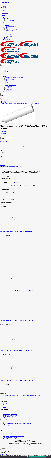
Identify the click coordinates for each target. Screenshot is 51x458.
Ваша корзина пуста (4, 7)
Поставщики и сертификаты (11, 20)
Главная (2, 103)
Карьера (7, 21)
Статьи (6, 35)
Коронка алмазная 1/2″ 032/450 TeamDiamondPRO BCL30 (16, 350)
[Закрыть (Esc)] (4, 448)
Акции (6, 28)
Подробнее (2, 165)
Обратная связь (6, 398)
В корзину (3, 138)
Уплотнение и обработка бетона (10, 437)
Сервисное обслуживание (10, 26)
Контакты (5, 38)
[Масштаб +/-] (0, 448)
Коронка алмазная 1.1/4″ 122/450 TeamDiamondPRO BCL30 (16, 380)
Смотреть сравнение (4, 454)
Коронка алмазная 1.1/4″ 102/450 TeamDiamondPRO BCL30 (16, 290)
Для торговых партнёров (10, 31)
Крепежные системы (7, 434)
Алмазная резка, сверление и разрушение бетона (13, 432)
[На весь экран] (2, 448)
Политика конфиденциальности (10, 414)
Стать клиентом (8, 32)
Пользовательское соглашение (9, 416)
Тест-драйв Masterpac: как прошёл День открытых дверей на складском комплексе (20, 425)
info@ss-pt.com (5, 2)
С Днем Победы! (6, 427)
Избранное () (5, 13)
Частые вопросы (8, 36)
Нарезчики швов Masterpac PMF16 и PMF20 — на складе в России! (17, 423)
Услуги (4, 22)
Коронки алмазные (38, 103)
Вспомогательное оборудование (10, 433)
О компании (5, 18)
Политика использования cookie (10, 415)
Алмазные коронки (9, 166)
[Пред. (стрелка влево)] (0, 449)
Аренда (7, 25)
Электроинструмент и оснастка (14, 103)
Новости (7, 19)
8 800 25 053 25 (6, 396)
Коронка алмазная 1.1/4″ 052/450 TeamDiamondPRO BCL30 (16, 231)
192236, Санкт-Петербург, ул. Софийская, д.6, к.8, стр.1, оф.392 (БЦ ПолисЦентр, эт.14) (21, 395)
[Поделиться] (3, 448)
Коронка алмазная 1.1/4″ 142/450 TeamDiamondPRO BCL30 (16, 320)
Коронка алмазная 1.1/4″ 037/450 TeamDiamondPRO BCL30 (16, 261)
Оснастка (23, 103)
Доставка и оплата (9, 30)
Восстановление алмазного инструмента (14, 23)
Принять (30, 456)
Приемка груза (8, 34)
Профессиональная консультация (12, 29)
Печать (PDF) (3, 131)
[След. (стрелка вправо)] (2, 449)
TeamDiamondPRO (4, 141)
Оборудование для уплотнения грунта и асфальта (13, 436)
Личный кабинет (6, 39)
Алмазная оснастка (30, 103)
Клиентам (5, 27)
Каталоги (7, 37)
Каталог (4, 17)
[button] (1, 233)
